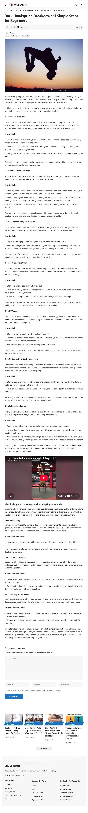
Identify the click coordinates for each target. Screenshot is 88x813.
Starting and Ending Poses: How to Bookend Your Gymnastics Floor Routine (73, 733)
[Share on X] (18, 27)
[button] (6, 4)
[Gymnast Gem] (17, 4)
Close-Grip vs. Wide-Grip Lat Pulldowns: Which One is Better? (33, 730)
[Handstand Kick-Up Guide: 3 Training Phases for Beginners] (14, 719)
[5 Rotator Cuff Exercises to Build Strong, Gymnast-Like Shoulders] (54, 719)
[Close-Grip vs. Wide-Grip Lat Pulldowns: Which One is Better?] (34, 719)
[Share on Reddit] (21, 27)
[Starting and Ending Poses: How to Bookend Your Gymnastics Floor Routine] (74, 719)
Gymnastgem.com (17, 776)
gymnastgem (9, 33)
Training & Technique (10, 723)
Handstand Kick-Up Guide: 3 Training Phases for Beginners (13, 730)
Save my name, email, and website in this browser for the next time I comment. (34, 691)
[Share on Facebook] (14, 27)
